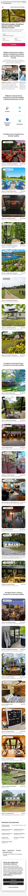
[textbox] (7, 40)
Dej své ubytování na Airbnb (17, 7)
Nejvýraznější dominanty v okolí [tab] (19, 825)
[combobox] (13, 35)
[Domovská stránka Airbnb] (3, 7)
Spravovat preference (13, 887)
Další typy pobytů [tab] (6, 825)
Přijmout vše (13, 880)
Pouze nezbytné (13, 883)
